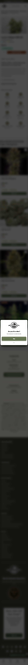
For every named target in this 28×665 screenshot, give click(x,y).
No (14, 342)
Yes (14, 339)
